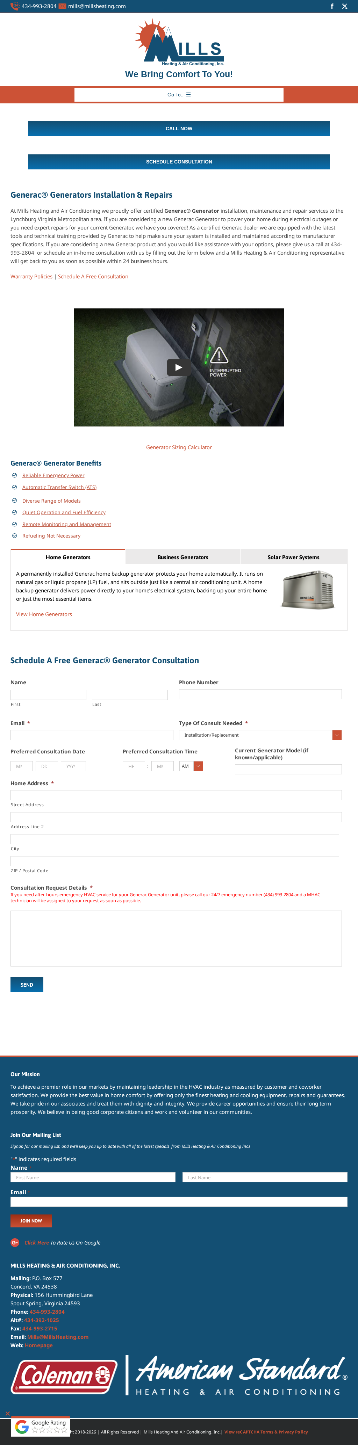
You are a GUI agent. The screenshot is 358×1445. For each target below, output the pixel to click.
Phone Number (199, 682)
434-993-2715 (39, 1328)
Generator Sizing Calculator (179, 447)
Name (18, 682)
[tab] (68, 556)
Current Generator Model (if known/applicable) (271, 754)
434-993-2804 (39, 5)
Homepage (39, 1345)
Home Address (32, 783)
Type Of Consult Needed (213, 723)
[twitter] (345, 6)
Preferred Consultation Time (160, 751)
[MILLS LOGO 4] (179, 20)
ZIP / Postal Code (29, 871)
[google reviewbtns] (40, 1418)
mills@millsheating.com (97, 5)
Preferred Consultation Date (47, 751)
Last (96, 704)
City (15, 849)
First (15, 704)
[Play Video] (179, 367)
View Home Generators (44, 614)
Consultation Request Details (51, 887)
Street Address (27, 805)
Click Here (36, 1242)
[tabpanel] (179, 597)
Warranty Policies (31, 276)
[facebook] (332, 6)
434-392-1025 (41, 1319)
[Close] (8, 1413)
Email (20, 723)
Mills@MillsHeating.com (58, 1336)
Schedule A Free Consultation (93, 276)
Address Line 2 (27, 827)
